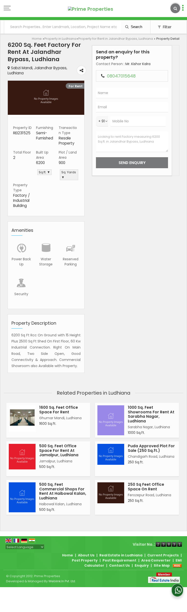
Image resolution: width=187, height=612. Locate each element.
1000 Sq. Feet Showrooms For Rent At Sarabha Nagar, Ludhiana (151, 414)
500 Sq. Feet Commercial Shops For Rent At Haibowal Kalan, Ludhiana (62, 491)
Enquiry (142, 565)
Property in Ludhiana (60, 39)
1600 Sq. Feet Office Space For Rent (58, 409)
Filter (166, 26)
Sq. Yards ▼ (68, 174)
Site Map (162, 565)
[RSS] (177, 565)
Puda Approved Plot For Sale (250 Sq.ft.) (151, 448)
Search (136, 27)
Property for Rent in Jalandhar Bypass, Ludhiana (115, 39)
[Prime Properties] (90, 9)
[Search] (175, 8)
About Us (86, 555)
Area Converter (156, 560)
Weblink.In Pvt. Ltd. (62, 581)
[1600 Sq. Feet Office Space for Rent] (22, 418)
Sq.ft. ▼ (44, 172)
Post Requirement (119, 560)
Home (37, 39)
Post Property (85, 560)
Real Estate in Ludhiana (120, 555)
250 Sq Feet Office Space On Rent (146, 486)
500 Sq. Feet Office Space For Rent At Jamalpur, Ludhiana (58, 450)
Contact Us (119, 565)
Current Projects (163, 555)
